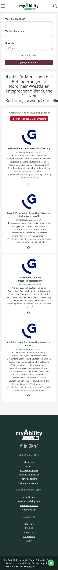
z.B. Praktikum (15, 18)
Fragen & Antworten (29, 474)
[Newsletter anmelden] (36, 446)
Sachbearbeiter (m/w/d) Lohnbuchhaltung (29, 148)
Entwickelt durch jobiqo (18, 563)
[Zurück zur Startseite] (28, 6)
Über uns (29, 523)
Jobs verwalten (29, 509)
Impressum (29, 536)
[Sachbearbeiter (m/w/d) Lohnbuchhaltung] (29, 137)
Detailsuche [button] (30, 55)
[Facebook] (21, 446)
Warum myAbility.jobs (29, 501)
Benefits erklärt (29, 478)
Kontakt (29, 528)
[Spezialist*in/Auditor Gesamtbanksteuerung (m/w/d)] (29, 331)
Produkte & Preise (29, 505)
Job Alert (29, 466)
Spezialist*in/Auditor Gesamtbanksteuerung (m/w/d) (29, 344)
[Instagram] (31, 446)
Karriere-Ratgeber (29, 470)
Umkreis (9, 43)
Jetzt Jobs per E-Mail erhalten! (31, 118)
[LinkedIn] (26, 446)
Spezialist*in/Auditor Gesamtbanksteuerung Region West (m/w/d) (29, 215)
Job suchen (29, 462)
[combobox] (29, 23)
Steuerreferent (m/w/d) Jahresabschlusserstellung (29, 279)
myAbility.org (29, 497)
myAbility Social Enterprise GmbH (36, 560)
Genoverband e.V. (34, 152)
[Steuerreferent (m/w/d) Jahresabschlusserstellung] (29, 266)
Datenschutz (29, 532)
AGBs (29, 540)
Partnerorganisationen (29, 483)
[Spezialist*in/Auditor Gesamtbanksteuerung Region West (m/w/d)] (29, 201)
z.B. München (14, 31)
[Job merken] (29, 183)
